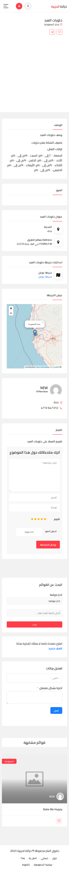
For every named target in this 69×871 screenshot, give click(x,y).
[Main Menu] (6, 6)
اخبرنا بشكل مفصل (50, 688)
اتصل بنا (33, 858)
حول (54, 858)
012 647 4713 (50, 407)
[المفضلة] (59, 32)
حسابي (44, 858)
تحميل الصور (51, 531)
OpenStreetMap (43, 367)
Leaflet (56, 367)
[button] (35, 333)
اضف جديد (55, 648)
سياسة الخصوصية (43, 864)
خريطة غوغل (45, 276)
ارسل (56, 710)
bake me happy (52, 809)
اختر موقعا (56, 594)
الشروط (26, 864)
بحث (34, 624)
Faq (23, 858)
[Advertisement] (34, 71)
